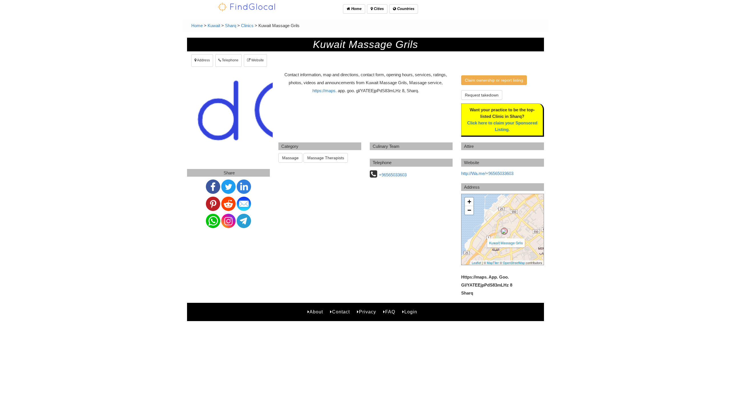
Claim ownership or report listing (494, 80)
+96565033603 (393, 174)
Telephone (229, 60)
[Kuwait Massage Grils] (504, 231)
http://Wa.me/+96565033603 (487, 173)
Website (257, 60)
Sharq (230, 25)
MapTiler (493, 262)
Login (410, 311)
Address (203, 60)
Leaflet (476, 262)
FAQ (390, 311)
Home (356, 9)
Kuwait (214, 25)
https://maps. (324, 90)
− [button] (469, 210)
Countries (405, 9)
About (316, 311)
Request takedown (482, 95)
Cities (378, 9)
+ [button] (469, 201)
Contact (341, 311)
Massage (290, 158)
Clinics (247, 25)
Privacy (367, 311)
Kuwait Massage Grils (506, 242)
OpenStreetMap (514, 262)
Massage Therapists (325, 158)
